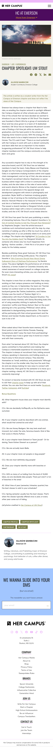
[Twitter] (40, 74)
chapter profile (10, 522)
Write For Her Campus (26, 704)
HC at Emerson (26, 13)
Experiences (21, 64)
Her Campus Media (26, 657)
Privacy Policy (26, 667)
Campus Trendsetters (26, 716)
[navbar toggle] (49, 6)
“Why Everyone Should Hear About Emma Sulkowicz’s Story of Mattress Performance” (23, 259)
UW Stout (22, 527)
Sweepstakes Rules (26, 673)
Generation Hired (26, 693)
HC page (11, 274)
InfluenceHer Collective (26, 690)
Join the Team (26, 730)
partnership (8, 527)
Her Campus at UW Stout (31, 505)
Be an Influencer (26, 713)
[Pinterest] (36, 74)
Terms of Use (26, 670)
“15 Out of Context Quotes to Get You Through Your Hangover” (26, 221)
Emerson (5, 64)
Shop (26, 663)
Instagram (12, 388)
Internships (26, 733)
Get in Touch (26, 727)
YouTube (25, 388)
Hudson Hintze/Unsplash (11, 59)
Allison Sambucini (19, 82)
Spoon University (26, 684)
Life (12, 64)
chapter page (18, 382)
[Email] (49, 74)
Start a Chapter (26, 707)
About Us (26, 660)
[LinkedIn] (45, 74)
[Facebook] (31, 74)
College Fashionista (26, 687)
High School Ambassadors (26, 710)
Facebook (46, 385)
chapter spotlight (30, 522)
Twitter (4, 388)
